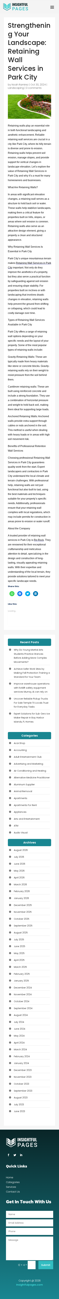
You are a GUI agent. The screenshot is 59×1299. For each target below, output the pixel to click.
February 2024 (22, 1056)
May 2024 (19, 1035)
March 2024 (20, 1049)
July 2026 (19, 856)
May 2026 (19, 870)
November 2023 (22, 1077)
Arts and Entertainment (27, 818)
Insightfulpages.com (29, 1285)
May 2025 (19, 953)
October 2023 (21, 1083)
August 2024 (21, 1015)
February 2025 (22, 974)
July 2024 (19, 1022)
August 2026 (21, 850)
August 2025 (21, 932)
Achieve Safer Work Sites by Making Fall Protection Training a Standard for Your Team (32, 673)
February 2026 (22, 891)
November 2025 (23, 912)
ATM (16, 825)
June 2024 (19, 1028)
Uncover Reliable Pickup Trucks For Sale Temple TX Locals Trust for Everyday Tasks (31, 702)
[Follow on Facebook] (8, 1155)
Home (9, 1177)
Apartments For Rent (25, 805)
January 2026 (21, 898)
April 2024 (19, 1042)
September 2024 (23, 1008)
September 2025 (23, 925)
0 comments (34, 88)
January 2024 (21, 1063)
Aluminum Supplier (24, 784)
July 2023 (19, 1104)
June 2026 (19, 863)
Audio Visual (21, 832)
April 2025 (19, 960)
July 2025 (19, 939)
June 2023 (19, 1111)
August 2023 (21, 1097)
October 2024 (21, 1001)
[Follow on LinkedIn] (21, 1155)
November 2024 (23, 994)
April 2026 (19, 877)
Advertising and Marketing (28, 763)
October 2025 (21, 918)
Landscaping (16, 88)
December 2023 (23, 1070)
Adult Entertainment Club (28, 756)
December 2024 (23, 987)
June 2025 (19, 946)
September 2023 (23, 1090)
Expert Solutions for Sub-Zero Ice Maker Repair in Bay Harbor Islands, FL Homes (32, 717)
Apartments (20, 798)
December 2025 (23, 905)
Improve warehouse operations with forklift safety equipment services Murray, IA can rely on (32, 687)
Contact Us (13, 1192)
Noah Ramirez (20, 84)
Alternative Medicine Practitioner (32, 777)
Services (11, 1187)
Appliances (20, 812)
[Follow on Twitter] (14, 1155)
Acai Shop (19, 743)
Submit (45, 1265)
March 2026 (20, 884)
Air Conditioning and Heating (30, 770)
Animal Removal (23, 791)
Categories (13, 1182)
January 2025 (21, 980)
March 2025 (20, 967)
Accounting (20, 750)
